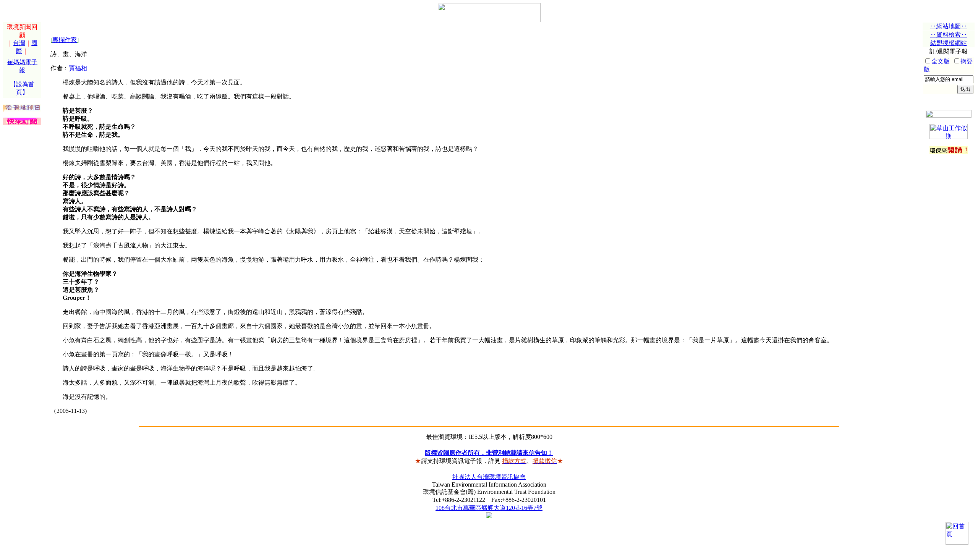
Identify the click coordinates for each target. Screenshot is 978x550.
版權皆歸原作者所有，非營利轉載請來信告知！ (489, 453)
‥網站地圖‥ (948, 26)
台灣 (19, 43)
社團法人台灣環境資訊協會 (489, 477)
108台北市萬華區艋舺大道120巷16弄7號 (489, 508)
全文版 (940, 61)
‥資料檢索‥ (948, 34)
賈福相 (78, 68)
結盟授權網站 (948, 43)
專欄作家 (64, 40)
